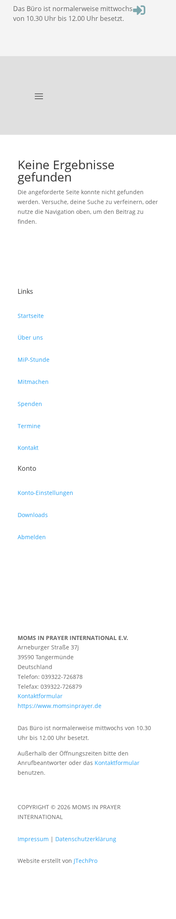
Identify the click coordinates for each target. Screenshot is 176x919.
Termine (29, 426)
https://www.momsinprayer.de (60, 706)
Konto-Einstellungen (45, 493)
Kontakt (28, 448)
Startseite (31, 316)
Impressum (33, 839)
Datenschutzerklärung (85, 839)
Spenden (30, 404)
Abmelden (32, 537)
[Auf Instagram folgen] (24, 560)
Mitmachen (33, 382)
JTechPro (85, 861)
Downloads (33, 515)
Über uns (30, 337)
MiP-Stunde (34, 359)
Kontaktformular (40, 696)
